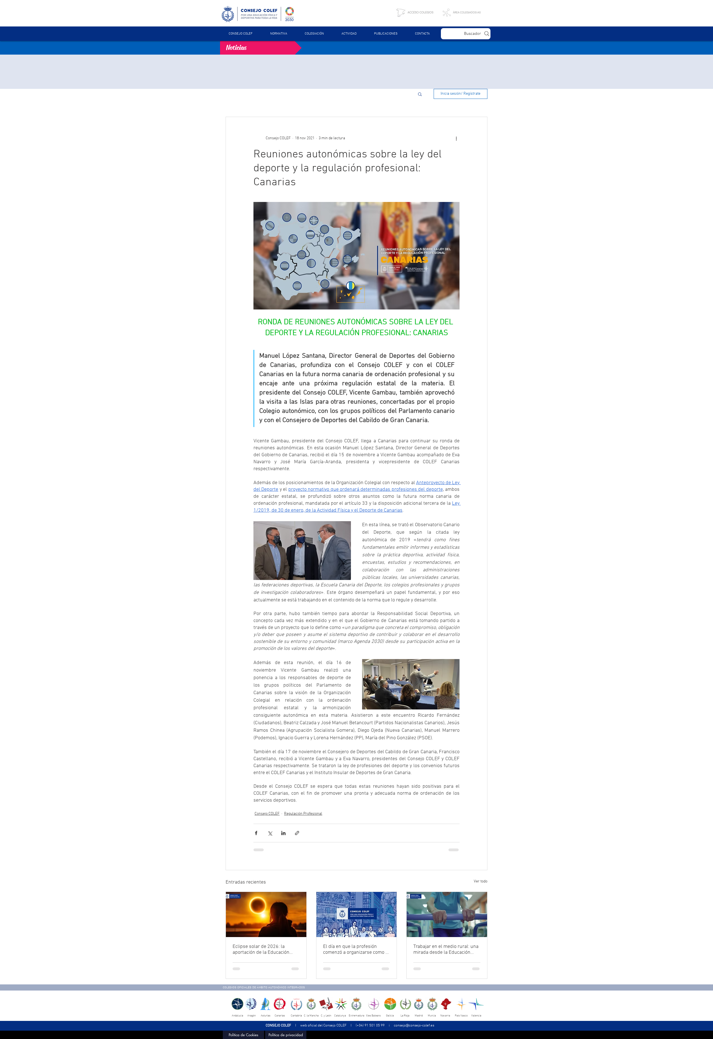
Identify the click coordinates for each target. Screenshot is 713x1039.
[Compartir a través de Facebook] (256, 833)
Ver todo (480, 881)
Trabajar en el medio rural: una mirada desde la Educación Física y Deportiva (445, 949)
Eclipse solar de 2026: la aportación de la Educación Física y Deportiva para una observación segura (261, 949)
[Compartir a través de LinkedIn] (283, 833)
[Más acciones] (456, 138)
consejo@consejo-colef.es (414, 1025)
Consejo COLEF (267, 813)
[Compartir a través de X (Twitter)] (269, 833)
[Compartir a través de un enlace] (297, 833)
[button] (278, 33)
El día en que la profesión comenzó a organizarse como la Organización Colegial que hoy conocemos (356, 949)
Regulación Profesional (303, 813)
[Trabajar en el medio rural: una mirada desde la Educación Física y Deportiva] (447, 914)
